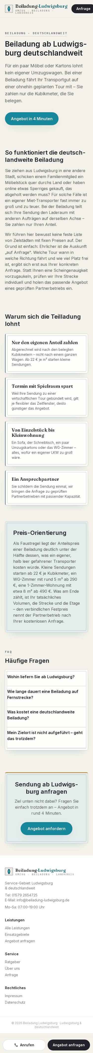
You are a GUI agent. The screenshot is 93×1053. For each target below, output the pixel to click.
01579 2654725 (24, 895)
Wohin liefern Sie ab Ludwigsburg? (41, 676)
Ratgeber (12, 962)
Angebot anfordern (46, 828)
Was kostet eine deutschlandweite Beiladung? (41, 714)
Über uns (12, 968)
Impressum (13, 996)
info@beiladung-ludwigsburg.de (43, 900)
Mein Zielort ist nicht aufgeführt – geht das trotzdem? (45, 735)
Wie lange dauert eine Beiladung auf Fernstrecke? (42, 694)
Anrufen (27, 1045)
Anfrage (11, 975)
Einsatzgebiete (17, 934)
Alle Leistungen (17, 928)
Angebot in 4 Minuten (32, 118)
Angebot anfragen (20, 941)
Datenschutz (15, 1002)
